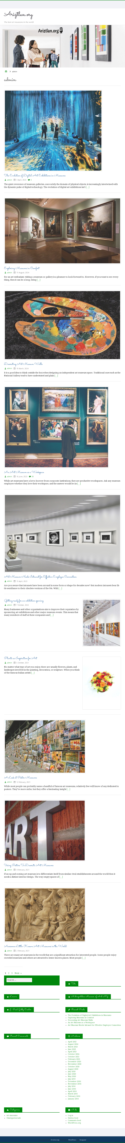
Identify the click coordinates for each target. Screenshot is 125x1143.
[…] (87, 187)
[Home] (6, 71)
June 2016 (72, 1089)
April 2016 (72, 1091)
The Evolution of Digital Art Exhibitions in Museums (34, 175)
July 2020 (71, 1071)
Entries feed (73, 1118)
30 (33, 476)
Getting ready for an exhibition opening (23, 600)
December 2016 (74, 1081)
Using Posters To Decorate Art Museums (28, 865)
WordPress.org (74, 1123)
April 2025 (72, 1042)
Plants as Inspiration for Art (20, 658)
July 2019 (71, 1079)
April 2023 (72, 1052)
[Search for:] (19, 980)
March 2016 (72, 1094)
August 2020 (73, 1069)
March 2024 (72, 1047)
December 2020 (74, 1062)
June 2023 (72, 1049)
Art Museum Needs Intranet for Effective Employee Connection (40, 576)
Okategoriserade (14, 1118)
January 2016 (73, 1099)
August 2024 (73, 1044)
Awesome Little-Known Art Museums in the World (35, 946)
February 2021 (74, 1059)
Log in (70, 1115)
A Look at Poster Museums (20, 777)
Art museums (12, 1115)
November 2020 (74, 1064)
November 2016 (74, 1084)
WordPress (72, 1140)
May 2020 (72, 1076)
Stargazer (83, 1140)
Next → (18, 973)
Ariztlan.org (18, 14)
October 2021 (73, 1057)
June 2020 (72, 1074)
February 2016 (74, 1096)
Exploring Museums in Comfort (21, 268)
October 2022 (73, 1054)
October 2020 (73, 1067)
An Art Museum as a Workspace (24, 472)
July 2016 (71, 1086)
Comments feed (74, 1120)
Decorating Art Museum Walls (23, 364)
